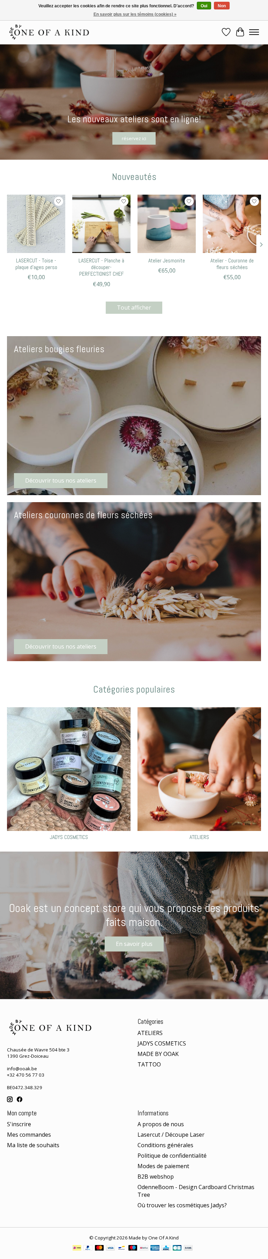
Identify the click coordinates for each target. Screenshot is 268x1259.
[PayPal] (87, 1248)
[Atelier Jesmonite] (166, 224)
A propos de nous (160, 1124)
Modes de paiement (163, 1166)
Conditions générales (165, 1145)
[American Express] (154, 1248)
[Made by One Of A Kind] (48, 32)
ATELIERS (199, 837)
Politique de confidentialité (172, 1155)
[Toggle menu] (254, 32)
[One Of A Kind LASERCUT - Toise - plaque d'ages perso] (36, 224)
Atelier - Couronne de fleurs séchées (232, 264)
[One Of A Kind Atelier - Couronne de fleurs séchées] (232, 224)
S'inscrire (19, 1124)
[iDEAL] (77, 1248)
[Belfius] (144, 1248)
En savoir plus (134, 944)
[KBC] (166, 1248)
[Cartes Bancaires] (177, 1248)
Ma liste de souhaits (33, 1145)
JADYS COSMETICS (69, 837)
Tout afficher (134, 307)
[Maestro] (132, 1248)
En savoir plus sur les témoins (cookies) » (135, 14)
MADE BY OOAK (158, 1054)
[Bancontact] (121, 1248)
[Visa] (110, 1248)
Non (222, 5)
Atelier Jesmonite (166, 260)
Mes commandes (29, 1134)
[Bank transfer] (188, 1248)
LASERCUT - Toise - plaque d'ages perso (36, 264)
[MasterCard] (99, 1248)
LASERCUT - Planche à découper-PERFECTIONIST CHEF (101, 267)
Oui (204, 5)
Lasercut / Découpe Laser (170, 1134)
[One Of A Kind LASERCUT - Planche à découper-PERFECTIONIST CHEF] (101, 224)
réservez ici (134, 138)
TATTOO (149, 1064)
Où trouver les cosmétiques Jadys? (182, 1205)
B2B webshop (155, 1176)
